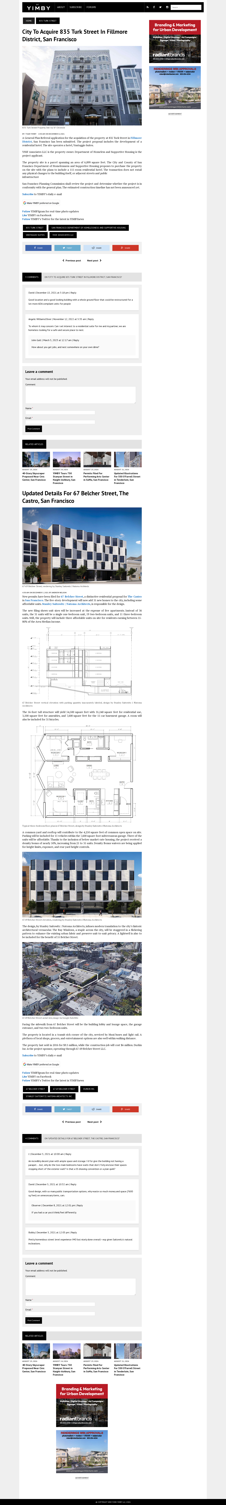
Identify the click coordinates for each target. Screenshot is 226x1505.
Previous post (73, 260)
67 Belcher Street (72, 596)
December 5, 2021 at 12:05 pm (53, 1232)
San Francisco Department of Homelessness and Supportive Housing (89, 227)
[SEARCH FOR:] (186, 7)
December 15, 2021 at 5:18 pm (52, 292)
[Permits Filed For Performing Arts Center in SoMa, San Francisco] (97, 465)
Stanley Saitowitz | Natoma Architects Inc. (49, 1096)
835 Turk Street (35, 227)
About (61, 7)
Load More (82, 1488)
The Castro (135, 596)
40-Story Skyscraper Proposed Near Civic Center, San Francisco (34, 476)
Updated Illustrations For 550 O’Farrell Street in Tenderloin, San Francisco (127, 478)
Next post (92, 260)
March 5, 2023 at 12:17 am (57, 340)
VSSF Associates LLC (63, 235)
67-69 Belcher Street (64, 1089)
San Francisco (34, 600)
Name (28, 408)
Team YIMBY (30, 134)
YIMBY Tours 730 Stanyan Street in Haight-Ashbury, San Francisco (64, 478)
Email (28, 417)
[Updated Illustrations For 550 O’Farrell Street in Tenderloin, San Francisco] (128, 465)
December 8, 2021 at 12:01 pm (59, 1205)
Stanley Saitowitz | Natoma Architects (66, 604)
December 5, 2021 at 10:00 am (47, 1154)
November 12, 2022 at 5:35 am (69, 319)
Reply (73, 292)
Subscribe (76, 7)
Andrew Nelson (59, 592)
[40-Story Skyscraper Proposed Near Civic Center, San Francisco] (36, 465)
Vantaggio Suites (35, 235)
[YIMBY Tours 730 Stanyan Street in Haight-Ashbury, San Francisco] (67, 465)
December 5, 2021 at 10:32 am (52, 1184)
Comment (30, 384)
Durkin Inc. (89, 1089)
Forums (91, 7)
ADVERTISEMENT (82, 1478)
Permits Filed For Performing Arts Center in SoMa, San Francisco (96, 476)
